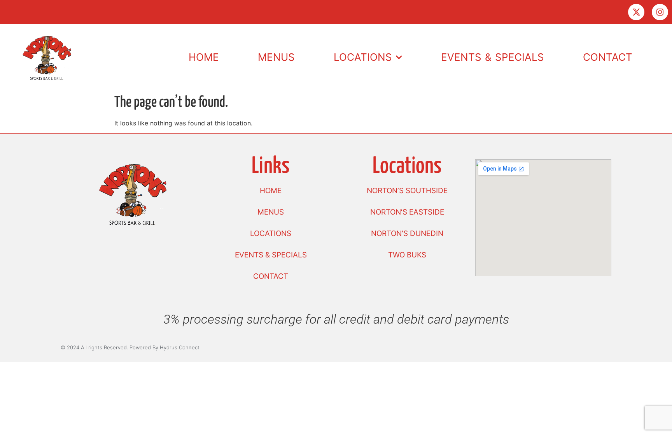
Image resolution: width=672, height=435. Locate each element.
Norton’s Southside (407, 190)
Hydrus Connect (180, 347)
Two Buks (407, 254)
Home (204, 57)
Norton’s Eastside (407, 212)
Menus (276, 57)
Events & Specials (492, 57)
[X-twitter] (636, 12)
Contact (607, 57)
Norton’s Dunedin (407, 233)
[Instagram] (660, 12)
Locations (363, 57)
